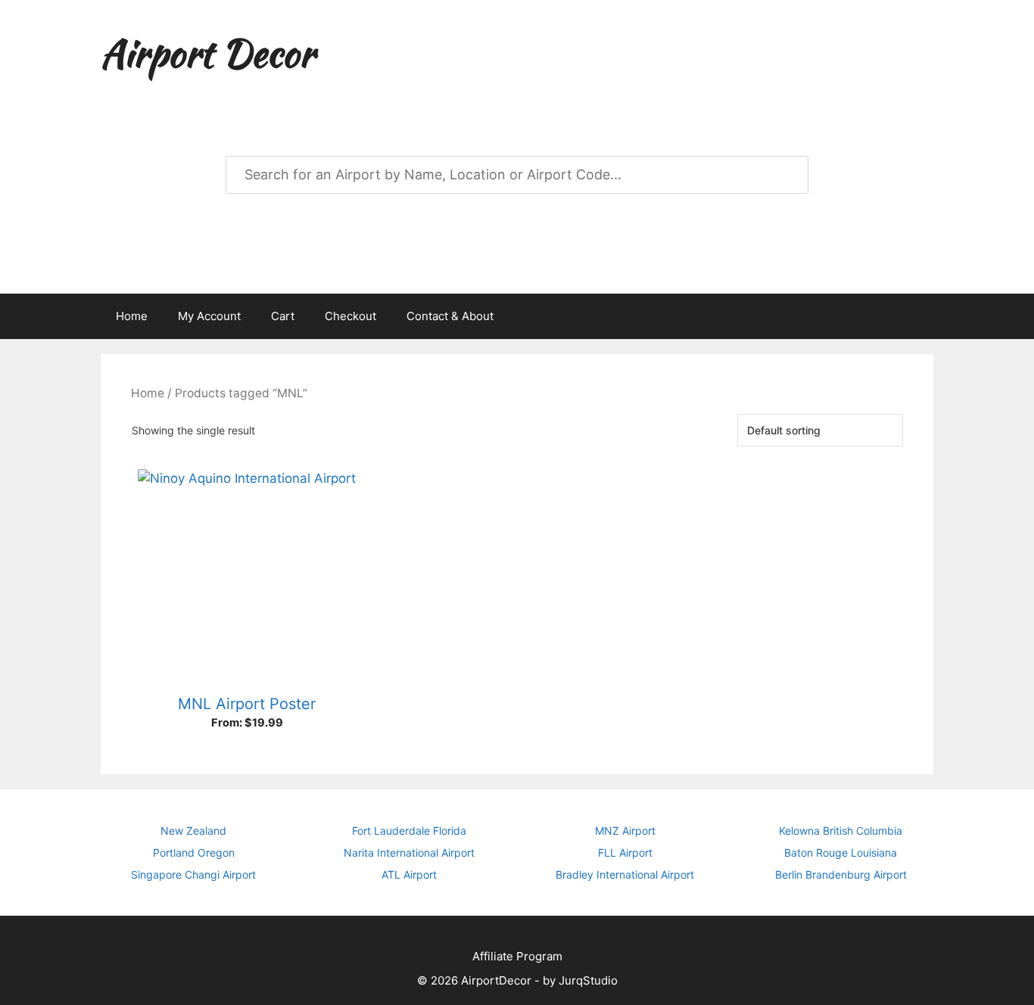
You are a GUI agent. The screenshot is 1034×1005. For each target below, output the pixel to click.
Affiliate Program (517, 956)
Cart (282, 316)
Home (132, 316)
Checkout (350, 316)
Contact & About (450, 316)
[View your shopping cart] (913, 316)
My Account (209, 316)
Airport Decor (207, 53)
